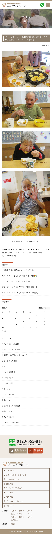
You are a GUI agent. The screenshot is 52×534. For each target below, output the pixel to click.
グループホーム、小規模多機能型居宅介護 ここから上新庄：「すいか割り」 (13, 252)
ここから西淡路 (8, 377)
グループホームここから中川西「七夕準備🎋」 (20, 275)
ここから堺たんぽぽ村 (10, 344)
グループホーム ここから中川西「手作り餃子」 (38, 251)
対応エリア (10, 505)
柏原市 (21, 517)
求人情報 (9, 497)
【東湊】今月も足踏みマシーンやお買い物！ (19, 270)
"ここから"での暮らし (14, 488)
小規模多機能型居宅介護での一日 (14, 355)
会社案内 (9, 492)
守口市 (29, 513)
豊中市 (13, 517)
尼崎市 (12, 524)
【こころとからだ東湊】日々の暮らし (16, 281)
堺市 (20, 513)
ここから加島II (7, 383)
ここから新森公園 (8, 372)
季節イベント (7, 400)
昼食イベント (7, 411)
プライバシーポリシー (14, 501)
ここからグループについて (16, 475)
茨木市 (21, 510)
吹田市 (29, 510)
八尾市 (29, 517)
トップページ (11, 470)
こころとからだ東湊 (9, 360)
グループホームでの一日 (11, 349)
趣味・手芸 (6, 389)
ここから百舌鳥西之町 (10, 422)
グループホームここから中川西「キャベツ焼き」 (20, 292)
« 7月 (4, 330)
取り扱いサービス (13, 479)
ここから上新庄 (8, 417)
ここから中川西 (8, 394)
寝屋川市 (14, 513)
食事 (3, 366)
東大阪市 (14, 520)
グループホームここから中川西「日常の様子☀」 (20, 287)
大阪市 (13, 510)
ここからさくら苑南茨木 (11, 405)
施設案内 (9, 483)
